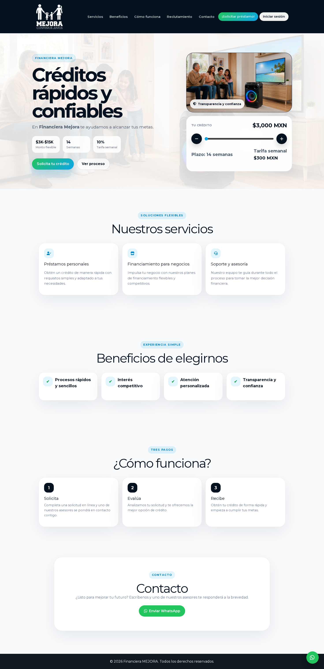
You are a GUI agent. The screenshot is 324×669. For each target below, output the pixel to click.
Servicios (95, 17)
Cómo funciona (147, 17)
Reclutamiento (179, 17)
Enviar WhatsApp (164, 611)
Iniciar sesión (274, 17)
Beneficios (119, 17)
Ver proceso (93, 164)
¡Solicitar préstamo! (238, 17)
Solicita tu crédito (53, 164)
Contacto (206, 17)
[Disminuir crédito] (196, 138)
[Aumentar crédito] (281, 138)
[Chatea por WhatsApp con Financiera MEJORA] (312, 657)
